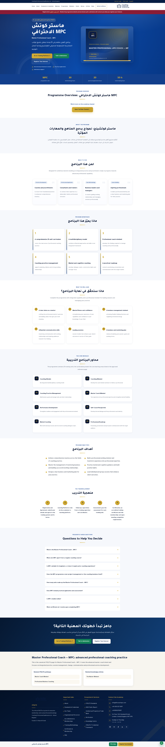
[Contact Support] (161, 743)
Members (71, 6)
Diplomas (57, 6)
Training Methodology (71, 725)
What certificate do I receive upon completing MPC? (63, 607)
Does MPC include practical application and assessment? (65, 591)
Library (82, 6)
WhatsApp (113, 744)
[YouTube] (114, 727)
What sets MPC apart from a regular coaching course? (64, 558)
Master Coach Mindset (42, 677)
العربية (131, 1)
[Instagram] (110, 727)
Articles (88, 6)
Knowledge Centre (91, 721)
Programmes (64, 6)
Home (33, 6)
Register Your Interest (41, 61)
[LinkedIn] (122, 727)
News (92, 6)
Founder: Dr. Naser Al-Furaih (39, 720)
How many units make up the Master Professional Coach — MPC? (67, 582)
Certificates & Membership (69, 730)
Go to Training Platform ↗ (42, 56)
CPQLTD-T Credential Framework (92, 726)
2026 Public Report (91, 707)
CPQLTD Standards (91, 703)
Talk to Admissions (61, 56)
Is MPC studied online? (54, 599)
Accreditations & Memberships (70, 720)
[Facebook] (118, 727)
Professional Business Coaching (44, 682)
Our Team (67, 711)
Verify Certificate (101, 6)
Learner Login (117, 1)
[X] (126, 727)
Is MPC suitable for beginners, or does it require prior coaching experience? (71, 566)
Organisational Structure (72, 715)
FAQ (66, 735)
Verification (89, 717)
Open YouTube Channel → (82, 109)
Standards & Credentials (47, 6)
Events (77, 6)
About (38, 6)
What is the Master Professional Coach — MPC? (62, 550)
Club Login (125, 1)
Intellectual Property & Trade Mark (95, 712)
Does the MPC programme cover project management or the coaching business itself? (74, 574)
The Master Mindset (92, 677)
